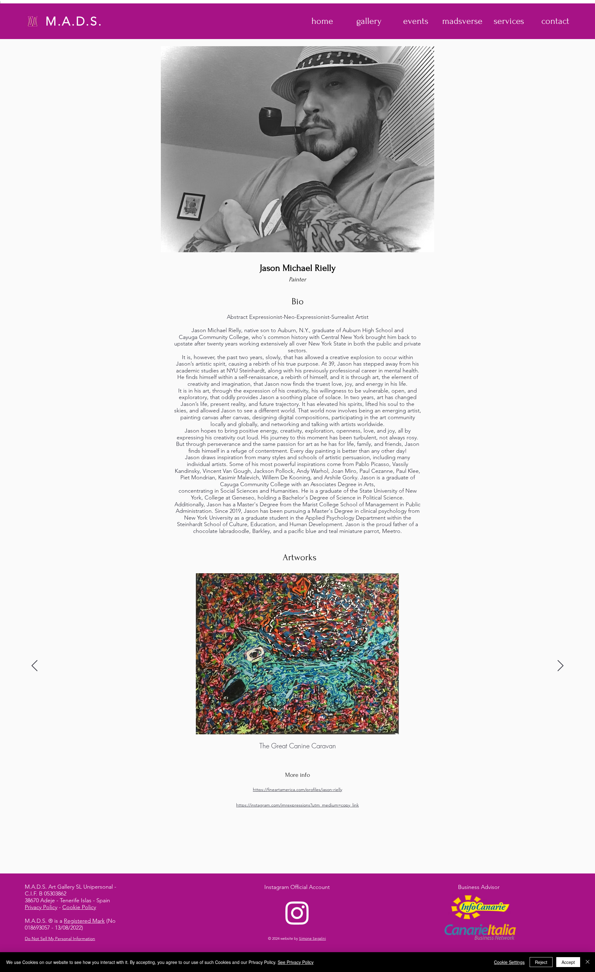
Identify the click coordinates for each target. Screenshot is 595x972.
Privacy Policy (41, 907)
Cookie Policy (79, 907)
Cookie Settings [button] (509, 962)
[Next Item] (560, 666)
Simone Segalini (312, 938)
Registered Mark (84, 920)
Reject (541, 962)
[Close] (587, 962)
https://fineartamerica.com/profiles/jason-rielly (297, 789)
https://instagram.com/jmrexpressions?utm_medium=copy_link (297, 805)
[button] (369, 21)
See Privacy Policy (296, 962)
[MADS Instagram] (297, 912)
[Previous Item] (34, 666)
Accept (568, 962)
